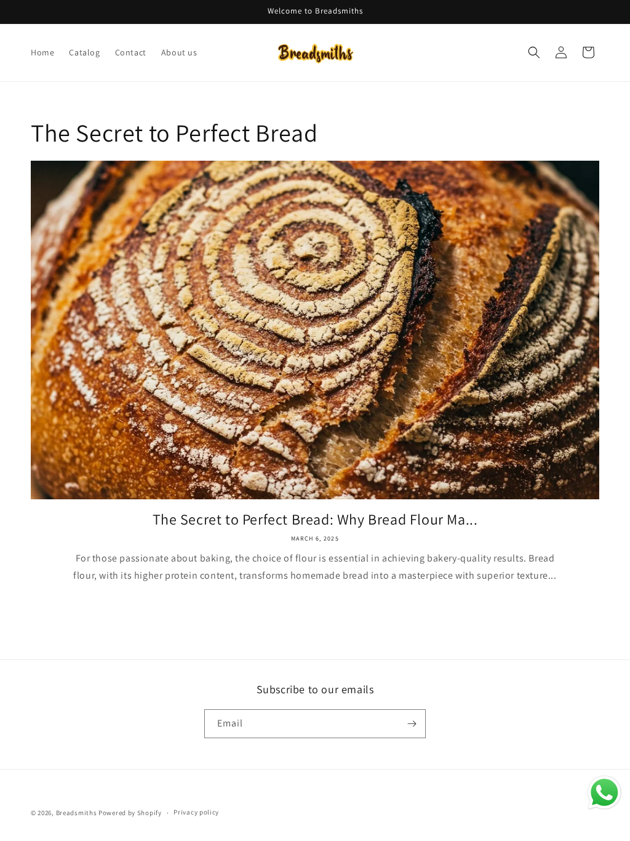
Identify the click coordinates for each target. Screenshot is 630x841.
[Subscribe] (411, 723)
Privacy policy (196, 812)
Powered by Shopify (130, 812)
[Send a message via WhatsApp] (604, 792)
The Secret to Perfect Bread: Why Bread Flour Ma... (315, 519)
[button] (534, 52)
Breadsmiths (76, 812)
